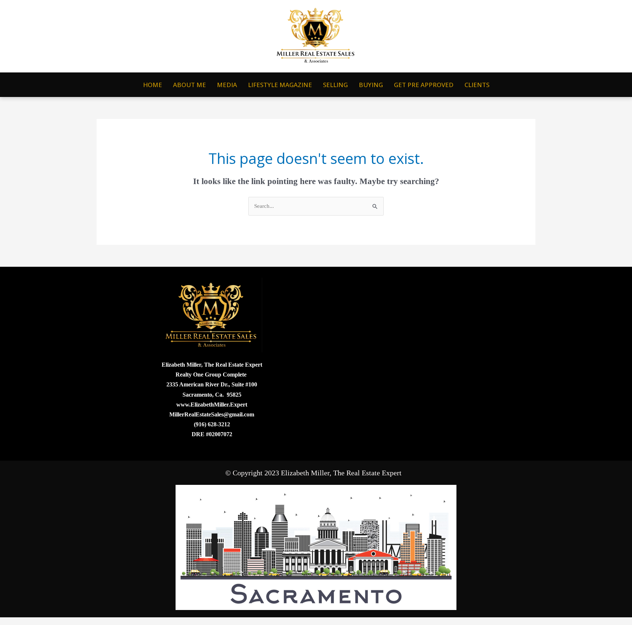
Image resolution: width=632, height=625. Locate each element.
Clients (476, 85)
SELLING (335, 85)
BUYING (371, 85)
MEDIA (227, 85)
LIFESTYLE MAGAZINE (280, 85)
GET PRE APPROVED (424, 85)
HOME (152, 85)
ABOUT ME (189, 85)
